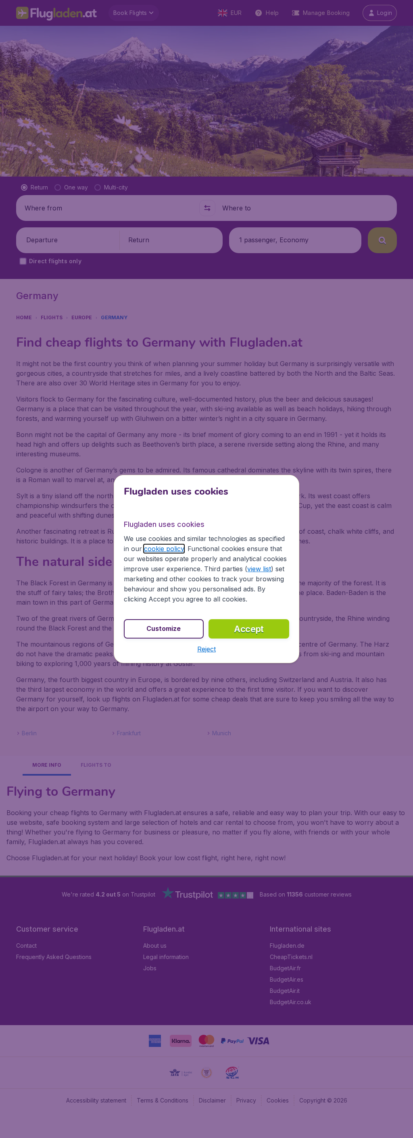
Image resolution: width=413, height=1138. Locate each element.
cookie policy (164, 549)
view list (259, 569)
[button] (206, 649)
